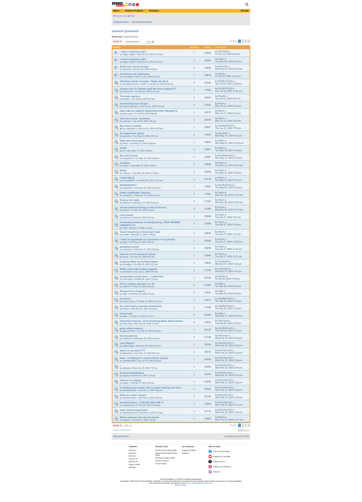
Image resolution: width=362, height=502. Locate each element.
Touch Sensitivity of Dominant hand (140, 231)
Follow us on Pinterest (222, 467)
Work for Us (133, 462)
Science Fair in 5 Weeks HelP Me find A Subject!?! (148, 88)
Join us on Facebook (221, 451)
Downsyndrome (128, 335)
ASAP (123, 148)
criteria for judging (130, 380)
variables (125, 163)
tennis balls (126, 313)
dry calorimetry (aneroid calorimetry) (140, 306)
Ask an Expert (161, 464)
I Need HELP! (127, 177)
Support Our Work (189, 450)
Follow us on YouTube (221, 457)
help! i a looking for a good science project (144, 358)
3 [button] (245, 41)
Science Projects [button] (134, 10)
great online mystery (131, 328)
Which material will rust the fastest (139, 417)
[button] (247, 4)
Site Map (132, 467)
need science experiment (134, 410)
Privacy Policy (181, 485)
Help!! (123, 170)
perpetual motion (129, 246)
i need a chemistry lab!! (133, 51)
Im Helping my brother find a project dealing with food (150, 387)
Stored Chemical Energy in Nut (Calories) (143, 207)
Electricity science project (134, 66)
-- (120, 365)
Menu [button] (116, 10)
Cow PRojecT (127, 343)
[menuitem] (130, 15)
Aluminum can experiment (134, 73)
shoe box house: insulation (135, 118)
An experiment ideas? (132, 133)
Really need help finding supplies (138, 269)
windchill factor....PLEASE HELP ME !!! (142, 402)
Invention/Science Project (134, 103)
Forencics (125, 298)
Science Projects (162, 461)
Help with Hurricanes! (132, 140)
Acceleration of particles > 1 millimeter (142, 276)
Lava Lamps (126, 214)
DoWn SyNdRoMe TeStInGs (135, 192)
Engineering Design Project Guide (166, 454)
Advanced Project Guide (165, 458)
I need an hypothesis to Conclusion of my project (147, 239)
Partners (132, 456)
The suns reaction (130, 96)
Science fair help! (129, 200)
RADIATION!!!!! (128, 185)
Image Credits (134, 464)
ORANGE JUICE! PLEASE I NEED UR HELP (144, 81)
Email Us (216, 472)
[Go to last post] (229, 51)
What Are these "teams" (133, 395)
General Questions (125, 31)
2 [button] (242, 41)
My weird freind (128, 155)
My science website (131, 125)
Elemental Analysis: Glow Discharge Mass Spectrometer (151, 321)
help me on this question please (138, 254)
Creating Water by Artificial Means (139, 261)
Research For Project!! (132, 291)
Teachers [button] (154, 10)
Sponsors (132, 453)
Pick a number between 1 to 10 (137, 283)
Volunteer (185, 453)
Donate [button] (245, 10)
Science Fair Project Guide (166, 450)
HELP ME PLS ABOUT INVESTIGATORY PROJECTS (148, 111)
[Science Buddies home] (126, 4)
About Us (132, 450)
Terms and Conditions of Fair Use (199, 483)
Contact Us (133, 459)
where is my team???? (132, 350)
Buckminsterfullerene (132, 372)
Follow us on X (219, 462)
